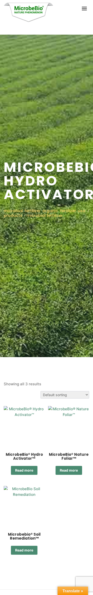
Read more (24, 470)
